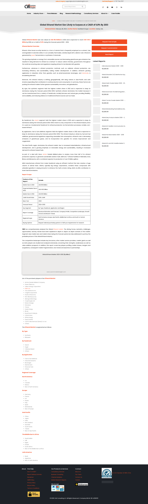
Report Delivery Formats (34, 474)
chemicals (85, 73)
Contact (78, 469)
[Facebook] (103, 7)
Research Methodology (73, 13)
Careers (77, 480)
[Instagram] (117, 7)
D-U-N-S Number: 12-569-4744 (121, 473)
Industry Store (38, 13)
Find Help (30, 469)
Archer (45, 154)
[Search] (82, 6)
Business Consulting (57, 474)
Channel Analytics (56, 477)
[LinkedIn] (121, 7)
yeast (33, 55)
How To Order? (31, 472)
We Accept (55, 484)
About (24, 469)
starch (37, 120)
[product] (96, 67)
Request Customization (109, 48)
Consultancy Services (91, 13)
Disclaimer (30, 477)
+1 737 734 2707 (119, 1)
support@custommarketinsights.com (77, 1)
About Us (104, 13)
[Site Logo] (33, 8)
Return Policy (31, 485)
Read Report (109, 54)
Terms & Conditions (33, 488)
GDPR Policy (30, 480)
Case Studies (115, 13)
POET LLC (27, 288)
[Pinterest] (108, 7)
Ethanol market (58, 229)
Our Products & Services (59, 469)
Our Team (78, 474)
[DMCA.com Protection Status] (122, 482)
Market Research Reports (58, 480)
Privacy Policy (31, 483)
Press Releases (52, 13)
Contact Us (78, 477)
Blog (61, 13)
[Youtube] (112, 7)
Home (29, 13)
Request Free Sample (109, 42)
